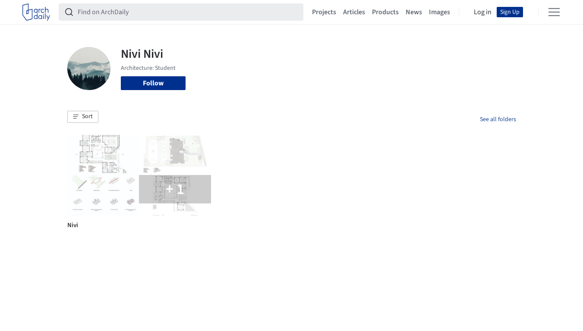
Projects (324, 12)
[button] (82, 117)
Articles (354, 12)
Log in (483, 12)
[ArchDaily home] (36, 12)
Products (385, 12)
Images (439, 12)
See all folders (498, 119)
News (414, 12)
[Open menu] (554, 12)
